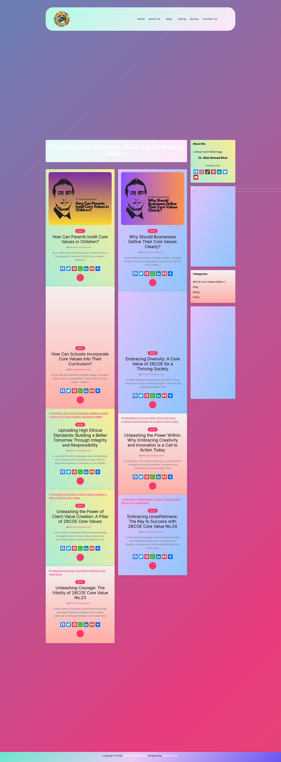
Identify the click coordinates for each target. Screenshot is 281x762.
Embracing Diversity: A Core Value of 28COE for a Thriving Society (153, 364)
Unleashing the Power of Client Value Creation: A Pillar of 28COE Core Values (80, 516)
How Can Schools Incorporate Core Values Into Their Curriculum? (80, 359)
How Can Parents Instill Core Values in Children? (80, 239)
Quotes (194, 19)
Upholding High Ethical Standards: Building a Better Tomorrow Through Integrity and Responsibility (80, 438)
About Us (154, 19)
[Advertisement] (133, 82)
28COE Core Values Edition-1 (209, 282)
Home (141, 19)
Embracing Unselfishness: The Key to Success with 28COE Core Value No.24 (152, 521)
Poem (196, 297)
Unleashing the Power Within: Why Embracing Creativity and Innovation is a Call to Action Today (152, 443)
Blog (169, 19)
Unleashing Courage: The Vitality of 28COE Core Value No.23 (80, 592)
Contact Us (210, 19)
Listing (182, 19)
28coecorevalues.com (80, 247)
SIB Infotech (170, 755)
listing (196, 292)
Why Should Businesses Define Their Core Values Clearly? (152, 241)
